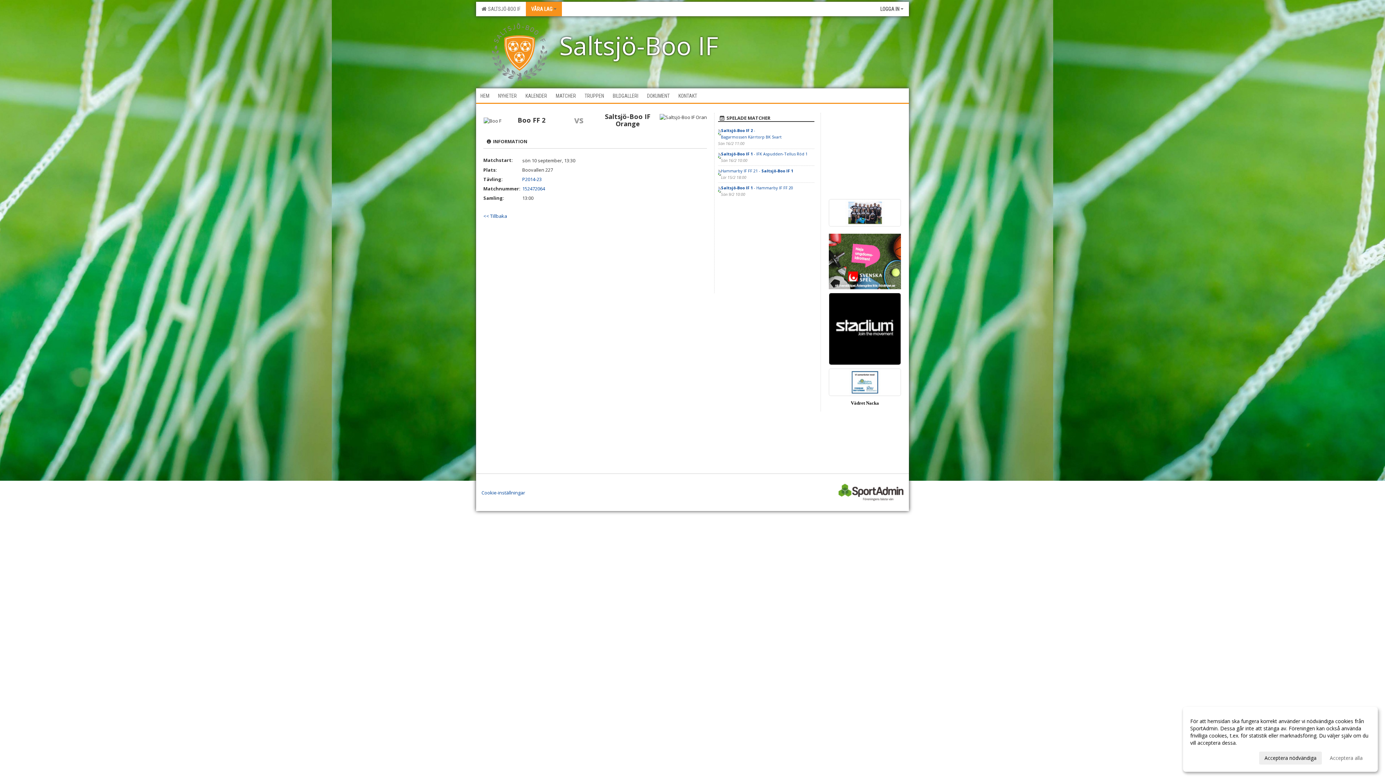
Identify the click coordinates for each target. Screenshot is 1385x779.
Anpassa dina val (1209, 757)
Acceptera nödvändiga (1290, 757)
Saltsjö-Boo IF (503, 9)
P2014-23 (532, 179)
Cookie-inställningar (503, 492)
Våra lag (542, 9)
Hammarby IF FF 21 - (757, 170)
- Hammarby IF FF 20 (757, 187)
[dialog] (1280, 739)
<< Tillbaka (495, 216)
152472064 (533, 188)
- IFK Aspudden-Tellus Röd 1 (764, 154)
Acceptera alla (1346, 757)
